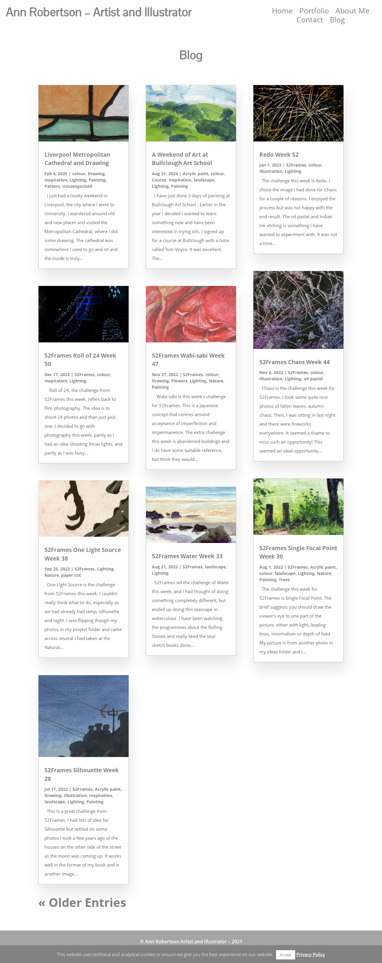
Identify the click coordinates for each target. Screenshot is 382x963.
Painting (97, 180)
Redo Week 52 (279, 155)
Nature (51, 575)
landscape (54, 801)
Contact (309, 20)
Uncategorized (77, 186)
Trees (284, 579)
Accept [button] (286, 954)
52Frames (85, 374)
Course (159, 180)
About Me (352, 11)
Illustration (75, 795)
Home (282, 11)
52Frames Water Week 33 (187, 556)
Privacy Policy (310, 954)
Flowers (179, 381)
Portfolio (314, 11)
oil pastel (313, 378)
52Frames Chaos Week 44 (294, 362)
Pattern (52, 186)
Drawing (96, 173)
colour (78, 173)
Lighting (78, 180)
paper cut (71, 575)
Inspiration (55, 180)
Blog (337, 20)
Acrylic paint (108, 789)
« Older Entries (82, 902)
